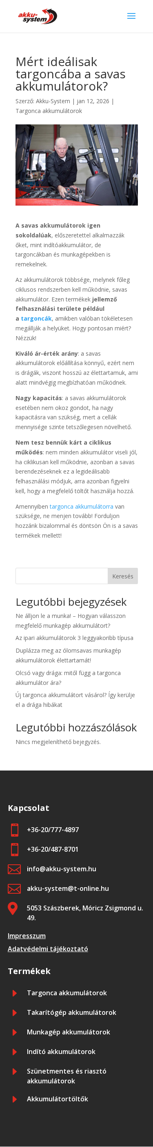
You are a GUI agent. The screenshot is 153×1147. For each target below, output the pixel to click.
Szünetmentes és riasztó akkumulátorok (66, 1076)
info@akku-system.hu (61, 868)
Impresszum (27, 935)
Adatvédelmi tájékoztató (48, 948)
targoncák (36, 318)
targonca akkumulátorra (81, 506)
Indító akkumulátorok (61, 1051)
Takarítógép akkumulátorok (71, 1012)
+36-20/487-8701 (53, 849)
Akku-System (53, 101)
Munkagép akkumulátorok (68, 1031)
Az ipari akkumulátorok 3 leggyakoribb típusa (74, 638)
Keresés (122, 576)
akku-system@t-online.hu (68, 888)
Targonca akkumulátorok (49, 111)
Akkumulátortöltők (57, 1098)
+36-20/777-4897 (53, 829)
